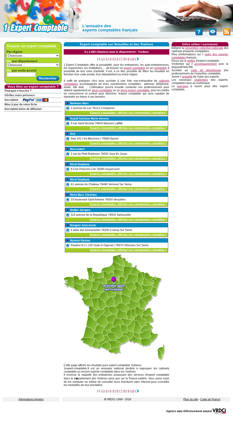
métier (191, 60)
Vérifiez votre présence (20, 95)
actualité (187, 76)
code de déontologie (206, 70)
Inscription (11, 99)
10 (132, 59)
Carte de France (210, 399)
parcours (182, 86)
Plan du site (190, 399)
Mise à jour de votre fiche (21, 104)
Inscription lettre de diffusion (23, 109)
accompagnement (205, 64)
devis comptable (102, 90)
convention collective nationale (204, 48)
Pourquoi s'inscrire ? (18, 90)
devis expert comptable (135, 90)
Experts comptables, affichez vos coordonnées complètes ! (128, 112)
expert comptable (134, 68)
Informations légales (31, 399)
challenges (201, 79)
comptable (160, 68)
